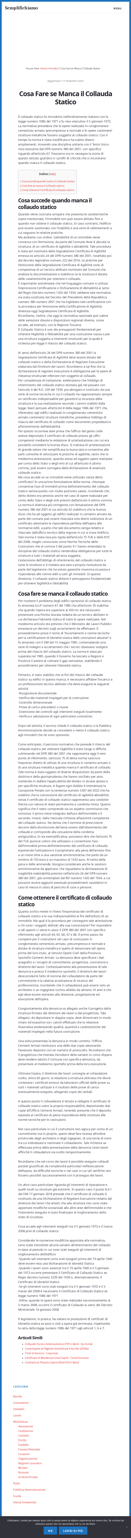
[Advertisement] (65, 39)
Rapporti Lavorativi (30, 1463)
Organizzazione (27, 1458)
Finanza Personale (29, 1449)
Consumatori (21, 1402)
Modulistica (20, 1421)
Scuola (17, 1496)
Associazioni (25, 1426)
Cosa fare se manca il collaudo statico (42, 185)
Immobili (18, 1409)
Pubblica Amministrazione (29, 1489)
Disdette (23, 1444)
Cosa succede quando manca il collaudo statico (47, 181)
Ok (50, 1531)
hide (52, 174)
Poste (16, 1483)
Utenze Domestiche (24, 1502)
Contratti (23, 1435)
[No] (126, 1527)
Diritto (22, 1440)
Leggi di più (73, 1531)
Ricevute (23, 1472)
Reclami (23, 1468)
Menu (117, 8)
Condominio (25, 1431)
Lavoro (17, 1415)
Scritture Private (28, 1477)
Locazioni (24, 1454)
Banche (17, 1396)
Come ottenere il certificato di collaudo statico (47, 190)
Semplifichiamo (21, 8)
